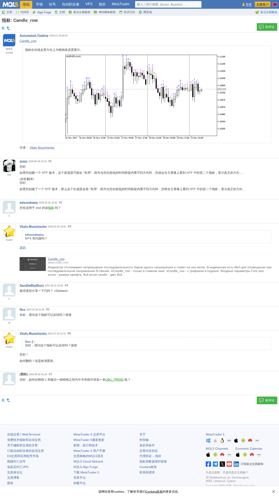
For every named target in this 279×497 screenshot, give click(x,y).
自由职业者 (70, 4)
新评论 (269, 27)
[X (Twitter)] (222, 464)
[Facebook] (208, 464)
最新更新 (88, 440)
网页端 (147, 12)
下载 (86, 472)
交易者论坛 (14, 472)
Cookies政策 (148, 467)
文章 (9, 12)
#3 (69, 226)
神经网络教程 (107, 12)
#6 (69, 333)
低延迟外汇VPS (17, 467)
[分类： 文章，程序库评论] (8, 28)
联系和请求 (147, 472)
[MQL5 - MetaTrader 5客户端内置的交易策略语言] (10, 4)
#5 (47, 309)
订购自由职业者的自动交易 (25, 450)
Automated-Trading (34, 35)
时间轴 (144, 440)
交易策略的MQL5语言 (88, 456)
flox (22, 309)
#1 (50, 161)
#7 (50, 374)
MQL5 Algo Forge (85, 467)
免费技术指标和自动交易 (24, 440)
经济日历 (129, 12)
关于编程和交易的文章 (22, 445)
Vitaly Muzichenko (42, 147)
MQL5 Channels (217, 448)
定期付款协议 (149, 450)
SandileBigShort (32, 285)
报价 (102, 4)
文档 (62, 12)
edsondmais (29, 202)
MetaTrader (120, 4)
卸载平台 (79, 483)
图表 (10, 483)
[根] (3, 28)
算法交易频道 (268, 12)
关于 (143, 434)
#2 (60, 202)
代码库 (24, 12)
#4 (66, 285)
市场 (39, 4)
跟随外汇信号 (16, 461)
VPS (89, 4)
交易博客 (13, 477)
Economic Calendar (248, 448)
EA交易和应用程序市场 (23, 456)
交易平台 (89, 434)
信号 (52, 4)
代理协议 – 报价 (150, 456)
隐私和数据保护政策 (153, 461)
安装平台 (79, 477)
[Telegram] (215, 464)
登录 (249, 4)
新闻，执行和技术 (85, 445)
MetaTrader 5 (215, 434)
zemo (23, 161)
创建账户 (263, 4)
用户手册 (89, 450)
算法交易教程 (81, 12)
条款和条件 (147, 445)
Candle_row (28, 41)
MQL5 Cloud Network (88, 461)
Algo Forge (44, 12)
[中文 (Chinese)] (274, 2)
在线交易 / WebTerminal (23, 434)
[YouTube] (229, 464)
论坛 (26, 4)
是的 (23, 247)
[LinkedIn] (236, 464)
